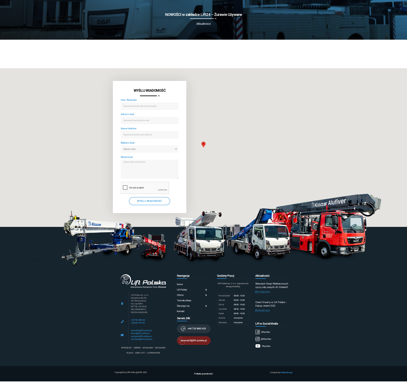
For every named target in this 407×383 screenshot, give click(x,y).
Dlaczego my (183, 306)
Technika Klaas (184, 300)
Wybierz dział (128, 143)
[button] (194, 328)
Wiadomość (127, 157)
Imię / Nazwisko (129, 100)
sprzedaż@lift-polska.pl (141, 330)
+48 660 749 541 (138, 323)
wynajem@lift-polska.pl (141, 336)
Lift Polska (182, 289)
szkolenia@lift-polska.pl (141, 339)
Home (180, 284)
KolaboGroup (286, 372)
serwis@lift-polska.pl (140, 333)
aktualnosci (203, 23)
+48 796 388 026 (138, 320)
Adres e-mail (127, 114)
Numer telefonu (128, 128)
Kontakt (180, 311)
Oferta (180, 295)
